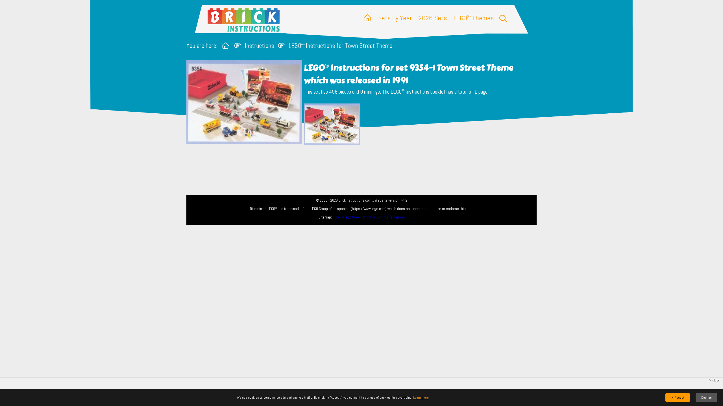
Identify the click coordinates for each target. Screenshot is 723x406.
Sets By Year (395, 18)
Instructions (259, 46)
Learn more (421, 397)
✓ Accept (677, 397)
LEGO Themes (474, 18)
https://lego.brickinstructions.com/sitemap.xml (369, 217)
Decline (706, 397)
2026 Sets (433, 18)
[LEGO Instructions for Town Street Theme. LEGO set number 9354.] (332, 124)
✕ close (714, 380)
